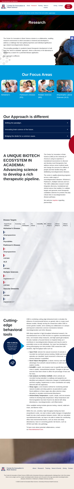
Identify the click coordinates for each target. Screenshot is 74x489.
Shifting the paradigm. (13, 123)
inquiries (55, 200)
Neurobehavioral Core (36, 429)
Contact (60, 5)
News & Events (46, 6)
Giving (55, 5)
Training (40, 5)
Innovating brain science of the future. (19, 129)
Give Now (68, 6)
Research (34, 5)
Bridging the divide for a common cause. (20, 136)
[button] (72, 38)
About (28, 5)
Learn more (52, 13)
